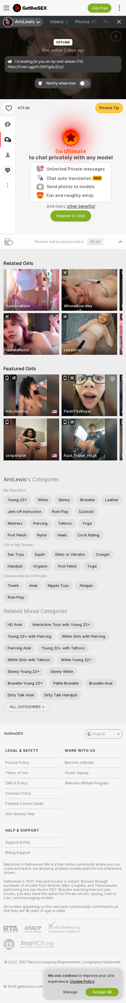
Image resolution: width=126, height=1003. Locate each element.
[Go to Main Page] (38, 8)
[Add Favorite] (9, 108)
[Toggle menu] (6, 8)
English (99, 734)
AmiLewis (15, 479)
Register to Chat (71, 216)
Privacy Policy (17, 763)
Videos (59, 21)
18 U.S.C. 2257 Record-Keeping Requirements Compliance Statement (62, 962)
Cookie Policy (82, 981)
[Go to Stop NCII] (38, 944)
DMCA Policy (16, 783)
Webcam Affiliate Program (87, 783)
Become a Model (79, 763)
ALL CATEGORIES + (27, 707)
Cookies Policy (18, 793)
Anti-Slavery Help (20, 814)
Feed (108, 21)
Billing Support (17, 853)
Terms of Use (16, 773)
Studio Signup (77, 773)
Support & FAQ (17, 842)
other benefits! (81, 206)
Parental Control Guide (24, 804)
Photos (86, 21)
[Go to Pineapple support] (10, 944)
